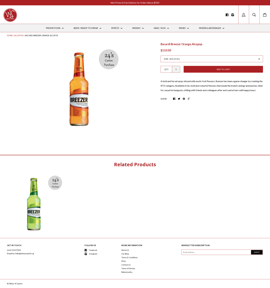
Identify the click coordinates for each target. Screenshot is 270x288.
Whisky (136, 28)
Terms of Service (128, 268)
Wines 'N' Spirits (15, 284)
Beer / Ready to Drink (86, 28)
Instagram (93, 254)
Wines (182, 28)
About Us (125, 250)
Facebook (93, 250)
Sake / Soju (160, 28)
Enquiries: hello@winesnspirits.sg (20, 253)
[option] (79, 88)
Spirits (115, 28)
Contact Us (125, 265)
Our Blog (125, 254)
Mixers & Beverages (210, 28)
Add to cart (223, 69)
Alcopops (19, 35)
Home (10, 35)
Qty (166, 69)
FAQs (123, 261)
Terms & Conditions (129, 257)
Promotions (53, 28)
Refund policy (126, 272)
